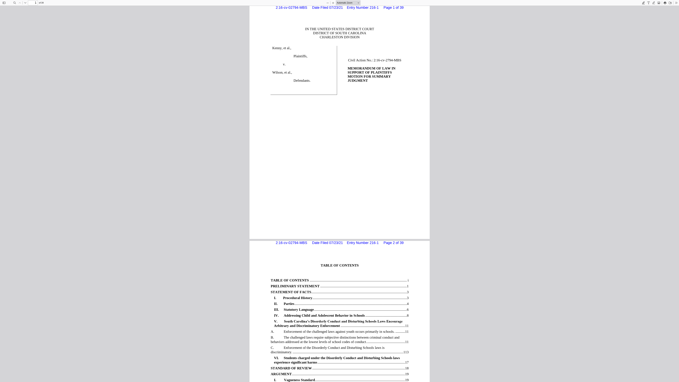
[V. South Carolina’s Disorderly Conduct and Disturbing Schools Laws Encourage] (341, 321)
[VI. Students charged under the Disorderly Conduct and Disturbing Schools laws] (341, 358)
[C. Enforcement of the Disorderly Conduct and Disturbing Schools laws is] (339, 348)
